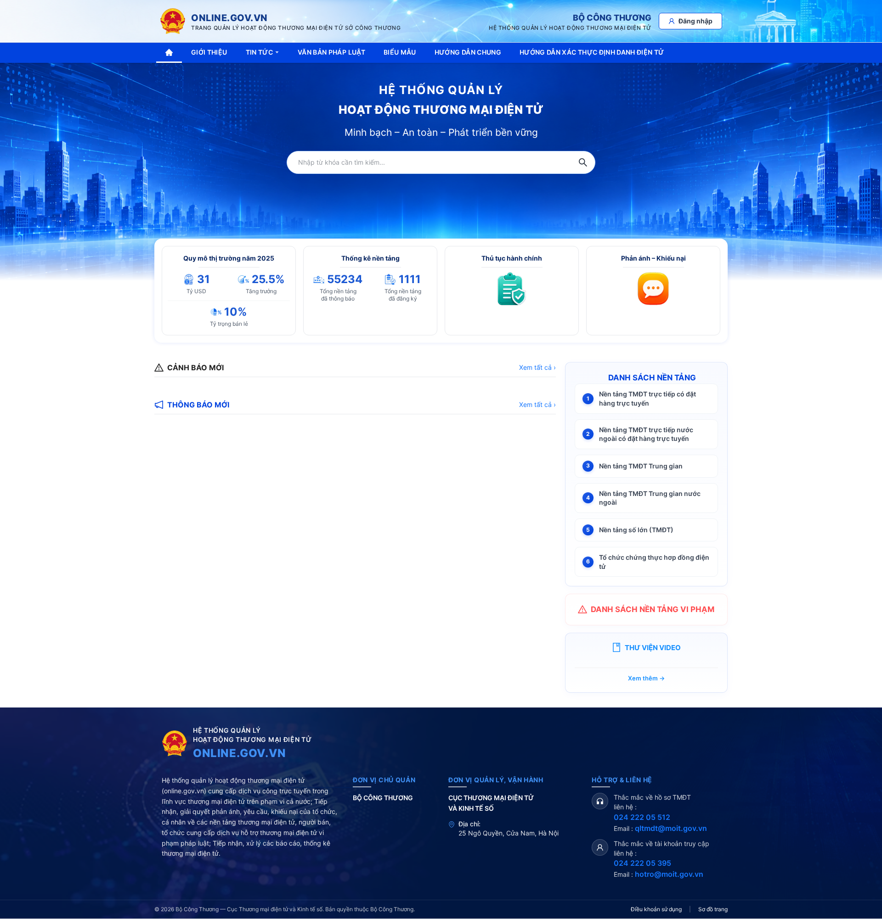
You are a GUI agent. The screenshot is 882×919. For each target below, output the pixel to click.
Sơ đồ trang (713, 909)
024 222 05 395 (642, 863)
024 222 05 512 (642, 817)
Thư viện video (653, 647)
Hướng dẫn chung (468, 52)
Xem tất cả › (537, 367)
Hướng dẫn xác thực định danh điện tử (592, 52)
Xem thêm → (646, 678)
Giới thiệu (209, 52)
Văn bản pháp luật (331, 52)
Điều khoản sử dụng (656, 909)
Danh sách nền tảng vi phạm (652, 609)
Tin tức (259, 52)
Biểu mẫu (400, 52)
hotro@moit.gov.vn (669, 874)
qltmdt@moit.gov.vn (671, 828)
